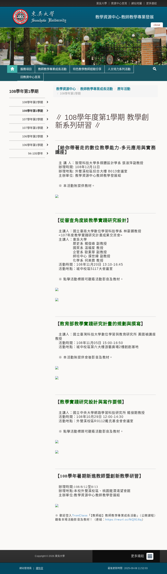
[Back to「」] (12, 69)
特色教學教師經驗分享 (87, 69)
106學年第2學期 (32, 136)
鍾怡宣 (39, 568)
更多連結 (151, 3)
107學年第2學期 (32, 119)
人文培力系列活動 (119, 69)
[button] (4, 46)
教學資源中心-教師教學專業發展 (124, 17)
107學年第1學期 (32, 127)
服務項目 (26, 69)
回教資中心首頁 (30, 77)
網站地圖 (136, 3)
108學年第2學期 (32, 102)
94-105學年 (35, 153)
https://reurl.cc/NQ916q (123, 519)
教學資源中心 (66, 89)
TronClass (80, 515)
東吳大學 (101, 3)
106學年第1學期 (32, 145)
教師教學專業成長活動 (52, 69)
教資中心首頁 (119, 3)
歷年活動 (123, 89)
